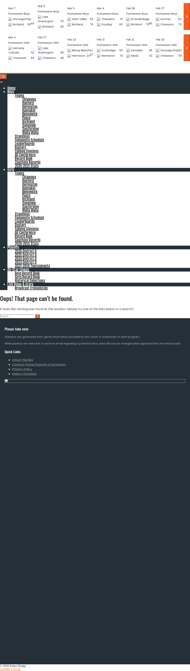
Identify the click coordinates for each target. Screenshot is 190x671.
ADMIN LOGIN (10, 669)
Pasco (26, 118)
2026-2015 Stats (27, 166)
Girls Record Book (27, 277)
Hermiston (29, 106)
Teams (19, 95)
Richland (28, 121)
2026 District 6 (26, 251)
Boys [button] (10, 92)
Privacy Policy (22, 369)
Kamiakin (28, 110)
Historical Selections (30, 280)
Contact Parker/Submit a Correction (39, 364)
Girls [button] (10, 169)
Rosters (20, 147)
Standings (22, 136)
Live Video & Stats (20, 284)
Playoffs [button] (13, 247)
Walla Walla (30, 132)
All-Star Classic (18, 269)
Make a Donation (24, 374)
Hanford (28, 103)
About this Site (22, 360)
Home (11, 88)
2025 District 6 (26, 254)
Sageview (29, 125)
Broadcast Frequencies (31, 288)
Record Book (23, 158)
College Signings (27, 151)
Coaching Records (27, 162)
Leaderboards (25, 143)
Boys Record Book (27, 273)
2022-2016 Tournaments (32, 266)
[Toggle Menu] (1, 82)
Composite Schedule (29, 140)
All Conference (25, 155)
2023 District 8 (26, 262)
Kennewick (29, 114)
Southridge (30, 129)
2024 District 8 (26, 258)
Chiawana (29, 99)
